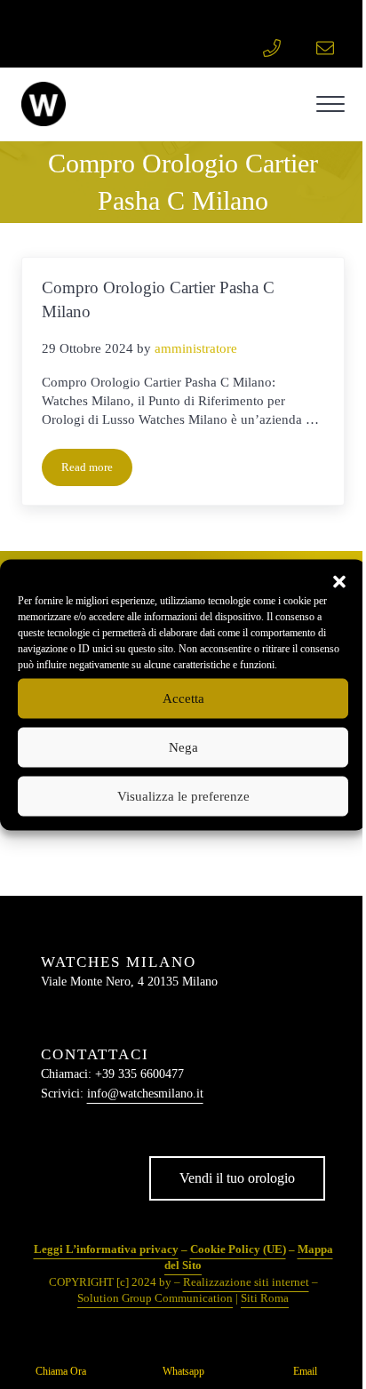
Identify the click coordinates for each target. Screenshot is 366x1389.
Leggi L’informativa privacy (106, 1249)
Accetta (183, 698)
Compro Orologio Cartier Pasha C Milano (158, 299)
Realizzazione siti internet (246, 1282)
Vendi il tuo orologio (237, 1177)
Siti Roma (265, 1298)
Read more (96, 470)
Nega (183, 747)
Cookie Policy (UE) (238, 1249)
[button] (339, 581)
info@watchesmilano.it (145, 1093)
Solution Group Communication (155, 1298)
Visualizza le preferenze (183, 796)
